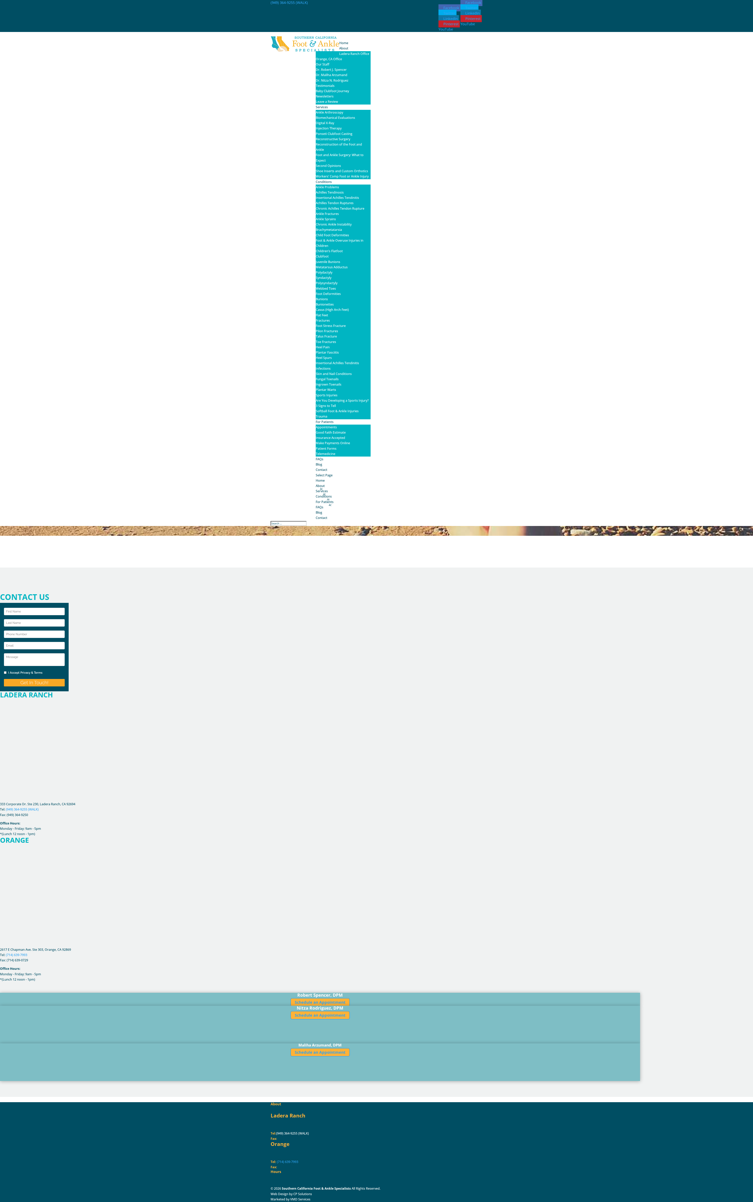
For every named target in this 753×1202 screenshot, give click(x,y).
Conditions (324, 496)
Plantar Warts (326, 390)
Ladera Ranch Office (354, 54)
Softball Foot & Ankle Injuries (337, 411)
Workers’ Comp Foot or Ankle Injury (342, 176)
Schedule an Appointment (320, 1002)
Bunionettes (325, 304)
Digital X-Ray (325, 123)
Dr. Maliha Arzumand (331, 75)
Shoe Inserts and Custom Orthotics (342, 171)
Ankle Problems (327, 187)
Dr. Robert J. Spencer (331, 69)
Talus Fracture (326, 336)
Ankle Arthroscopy (329, 112)
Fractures (323, 320)
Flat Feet (322, 315)
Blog (319, 512)
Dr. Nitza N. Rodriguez (332, 80)
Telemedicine (325, 454)
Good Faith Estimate (331, 432)
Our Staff (322, 64)
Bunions (322, 299)
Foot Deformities (328, 294)
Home (320, 480)
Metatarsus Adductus (332, 267)
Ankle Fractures (327, 214)
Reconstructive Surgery (333, 139)
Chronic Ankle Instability (334, 224)
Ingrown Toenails (328, 384)
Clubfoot (322, 256)
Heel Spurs (324, 358)
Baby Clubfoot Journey (332, 91)
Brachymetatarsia (329, 229)
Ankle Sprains (326, 219)
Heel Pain (323, 347)
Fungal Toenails (327, 379)
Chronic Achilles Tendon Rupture (340, 208)
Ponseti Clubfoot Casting (334, 134)
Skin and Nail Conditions (334, 374)
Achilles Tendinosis (330, 192)
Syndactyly (323, 278)
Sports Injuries (326, 395)
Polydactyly (324, 272)
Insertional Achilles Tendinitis (337, 198)
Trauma (321, 416)
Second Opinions (328, 166)
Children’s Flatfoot (329, 251)
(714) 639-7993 (287, 1162)
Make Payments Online (333, 443)
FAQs (319, 507)
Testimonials (325, 86)
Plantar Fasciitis (327, 352)
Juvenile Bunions (328, 262)
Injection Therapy (329, 128)
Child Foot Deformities (332, 235)
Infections (323, 368)
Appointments (326, 427)
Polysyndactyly (326, 283)
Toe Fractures (326, 342)
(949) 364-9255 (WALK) (289, 2)
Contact (321, 518)
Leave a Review (327, 101)
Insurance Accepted (330, 438)
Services (322, 491)
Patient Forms (326, 448)
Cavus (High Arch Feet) (332, 310)
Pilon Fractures (327, 331)
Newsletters (325, 96)
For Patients (325, 502)
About (320, 486)
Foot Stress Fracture (331, 326)
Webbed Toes (326, 288)
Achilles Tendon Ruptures (335, 203)
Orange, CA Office (329, 59)
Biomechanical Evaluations (335, 118)
